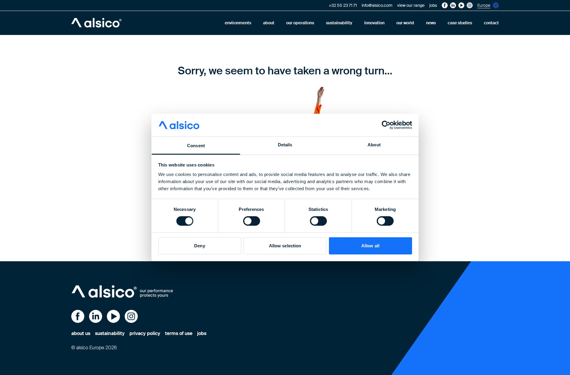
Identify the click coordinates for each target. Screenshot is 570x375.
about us (80, 333)
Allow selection (285, 245)
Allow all (370, 245)
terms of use (178, 333)
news (431, 22)
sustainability (339, 22)
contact (491, 22)
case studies (460, 22)
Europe (483, 5)
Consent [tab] (196, 145)
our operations (300, 22)
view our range (411, 5)
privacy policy (144, 333)
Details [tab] (285, 144)
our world (405, 22)
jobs (433, 5)
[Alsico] (96, 23)
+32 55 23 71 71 (343, 5)
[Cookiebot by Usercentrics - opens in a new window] (386, 125)
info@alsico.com (377, 5)
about (268, 22)
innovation (374, 22)
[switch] (251, 221)
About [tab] (374, 144)
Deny (199, 245)
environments (238, 22)
